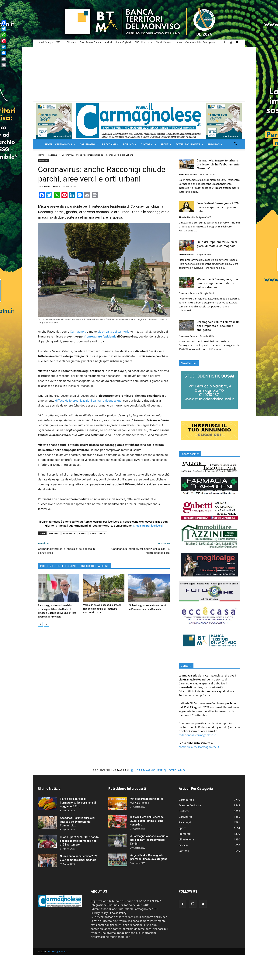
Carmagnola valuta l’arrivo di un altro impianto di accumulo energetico (218, 326)
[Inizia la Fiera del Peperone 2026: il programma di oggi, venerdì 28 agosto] (117, 821)
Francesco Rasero (51, 186)
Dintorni (147, 144)
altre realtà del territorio (114, 331)
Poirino (128, 144)
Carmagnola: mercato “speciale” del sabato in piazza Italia (66, 551)
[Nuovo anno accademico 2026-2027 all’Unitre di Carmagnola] (47, 860)
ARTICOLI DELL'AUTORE (95, 566)
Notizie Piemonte (164, 42)
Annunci (213, 144)
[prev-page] (40, 624)
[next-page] (46, 624)
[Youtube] (237, 42)
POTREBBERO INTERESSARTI (58, 566)
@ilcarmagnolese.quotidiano (158, 770)
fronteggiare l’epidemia (100, 336)
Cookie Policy (118, 913)
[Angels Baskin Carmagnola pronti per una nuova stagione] (117, 859)
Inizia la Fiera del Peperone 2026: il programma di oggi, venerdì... (147, 820)
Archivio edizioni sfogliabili (118, 42)
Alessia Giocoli (186, 217)
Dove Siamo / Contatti (91, 42)
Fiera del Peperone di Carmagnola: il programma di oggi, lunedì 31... (78, 802)
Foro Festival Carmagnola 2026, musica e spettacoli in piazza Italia (218, 207)
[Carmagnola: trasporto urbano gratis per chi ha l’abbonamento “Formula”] (186, 164)
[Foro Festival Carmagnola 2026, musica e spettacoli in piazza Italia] (186, 206)
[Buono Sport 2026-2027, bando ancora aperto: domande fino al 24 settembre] (47, 841)
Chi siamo (71, 42)
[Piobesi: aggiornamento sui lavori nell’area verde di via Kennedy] (149, 588)
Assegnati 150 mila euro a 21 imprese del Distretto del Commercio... (77, 821)
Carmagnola (64, 144)
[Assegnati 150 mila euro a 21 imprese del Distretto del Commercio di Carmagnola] (47, 822)
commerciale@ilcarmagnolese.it (199, 747)
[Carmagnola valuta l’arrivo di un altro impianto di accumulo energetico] (186, 325)
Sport (165, 144)
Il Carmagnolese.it (57, 951)
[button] (235, 144)
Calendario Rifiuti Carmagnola (200, 42)
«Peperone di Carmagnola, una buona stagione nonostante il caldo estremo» (217, 283)
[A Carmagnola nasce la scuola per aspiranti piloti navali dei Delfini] (117, 840)
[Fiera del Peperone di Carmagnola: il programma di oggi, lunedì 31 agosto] (47, 803)
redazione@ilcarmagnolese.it (197, 735)
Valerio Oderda (97, 533)
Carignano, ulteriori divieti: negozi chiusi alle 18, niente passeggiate (140, 551)
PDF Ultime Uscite (143, 42)
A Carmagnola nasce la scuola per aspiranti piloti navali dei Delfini (149, 840)
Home (48, 144)
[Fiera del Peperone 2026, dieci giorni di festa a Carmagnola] (186, 245)
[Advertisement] (139, 73)
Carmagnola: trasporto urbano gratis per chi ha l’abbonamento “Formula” (218, 164)
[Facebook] (225, 42)
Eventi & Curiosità (188, 144)
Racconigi (109, 144)
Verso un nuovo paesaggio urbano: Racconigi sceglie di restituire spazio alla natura (102, 609)
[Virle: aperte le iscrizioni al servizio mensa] (117, 803)
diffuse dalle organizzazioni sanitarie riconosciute (88, 400)
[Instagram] (231, 42)
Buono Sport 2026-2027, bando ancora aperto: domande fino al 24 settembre (79, 841)
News (179, 42)
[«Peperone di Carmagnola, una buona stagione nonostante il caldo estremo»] (186, 282)
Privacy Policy (99, 913)
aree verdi (54, 533)
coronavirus (69, 533)
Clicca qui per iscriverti (148, 525)
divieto (82, 533)
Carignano (87, 144)
